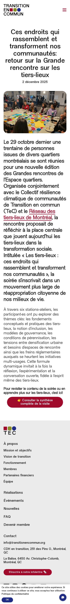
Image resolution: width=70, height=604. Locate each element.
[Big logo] (16, 10)
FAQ (7, 517)
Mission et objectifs (18, 450)
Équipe (8, 481)
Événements (14, 501)
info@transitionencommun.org (24, 543)
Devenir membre (17, 525)
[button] (65, 10)
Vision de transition (17, 456)
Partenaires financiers (19, 475)
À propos (11, 444)
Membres (10, 469)
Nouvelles (11, 509)
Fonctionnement (15, 463)
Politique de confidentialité (15, 594)
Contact (10, 536)
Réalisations (13, 493)
